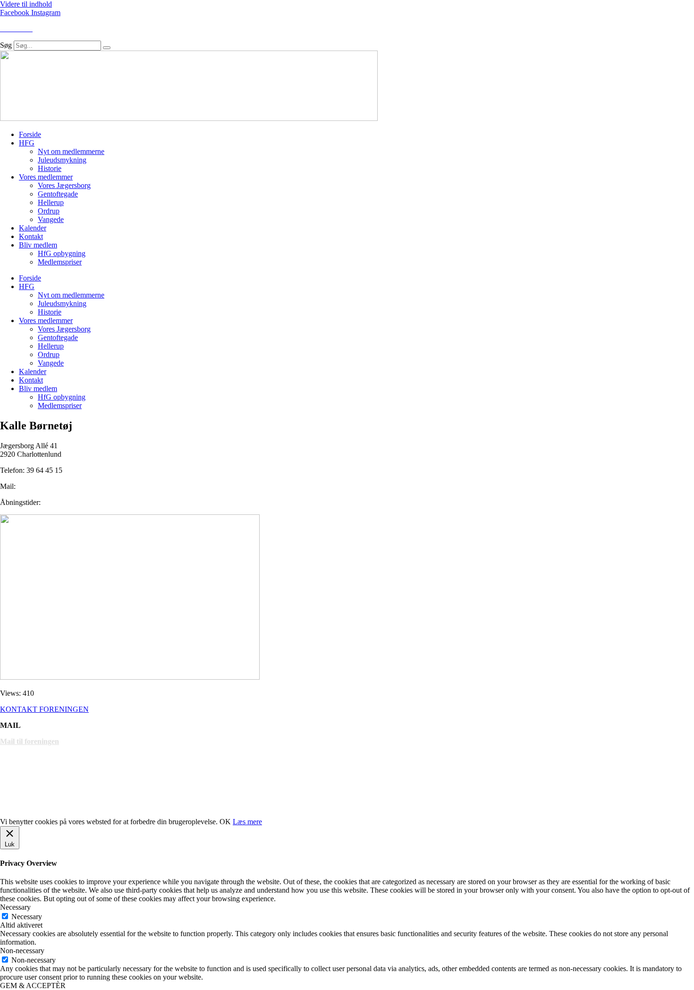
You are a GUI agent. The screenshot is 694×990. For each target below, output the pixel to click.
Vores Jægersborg (64, 185)
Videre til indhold (26, 4)
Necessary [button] (15, 907)
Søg (6, 45)
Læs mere (247, 822)
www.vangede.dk (27, 806)
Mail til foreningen (29, 741)
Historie (49, 168)
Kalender (32, 228)
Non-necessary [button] (22, 951)
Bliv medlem (38, 245)
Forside (30, 134)
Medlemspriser (60, 262)
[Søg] (106, 47)
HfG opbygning (61, 253)
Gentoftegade (58, 194)
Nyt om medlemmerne (71, 151)
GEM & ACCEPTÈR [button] (33, 985)
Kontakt (31, 236)
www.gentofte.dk (27, 773)
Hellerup (51, 202)
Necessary (26, 917)
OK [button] (225, 822)
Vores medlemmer (46, 177)
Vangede (51, 219)
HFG (26, 143)
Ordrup (48, 211)
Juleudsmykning (62, 160)
